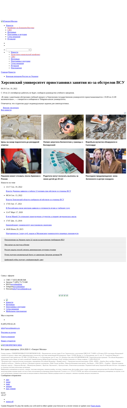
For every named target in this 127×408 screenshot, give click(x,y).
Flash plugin (95, 406)
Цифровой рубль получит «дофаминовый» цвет (23, 260)
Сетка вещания (13, 37)
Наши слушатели (8, 341)
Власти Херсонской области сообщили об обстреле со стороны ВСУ (35, 200)
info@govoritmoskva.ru (22, 289)
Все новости (6, 110)
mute (8, 384)
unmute (9, 386)
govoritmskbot (16, 284)
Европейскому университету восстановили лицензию (29, 225)
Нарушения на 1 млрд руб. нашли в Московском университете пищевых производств (42, 233)
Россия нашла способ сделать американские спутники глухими (30, 250)
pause (8, 382)
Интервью (11, 32)
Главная (4, 72)
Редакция (11, 39)
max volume (11, 389)
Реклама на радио (8, 332)
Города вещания (8, 337)
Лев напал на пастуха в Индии (16, 245)
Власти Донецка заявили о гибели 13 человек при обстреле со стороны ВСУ (38, 191)
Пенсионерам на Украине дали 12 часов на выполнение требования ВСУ (34, 240)
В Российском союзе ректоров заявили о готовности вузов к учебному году (38, 208)
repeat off (9, 402)
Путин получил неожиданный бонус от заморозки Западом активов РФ (33, 255)
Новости (9, 25)
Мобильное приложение (16, 311)
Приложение (16, 68)
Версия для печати (11, 108)
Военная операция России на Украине (22, 76)
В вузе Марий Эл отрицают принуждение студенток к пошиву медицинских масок (41, 216)
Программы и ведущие (17, 34)
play (7, 380)
